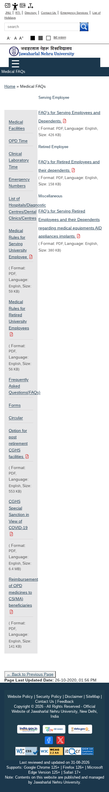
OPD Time (18, 140)
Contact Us (49, 12)
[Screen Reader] (23, 5)
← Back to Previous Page (30, 674)
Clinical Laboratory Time (19, 160)
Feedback (65, 701)
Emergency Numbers (19, 182)
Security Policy (49, 696)
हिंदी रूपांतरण (59, 37)
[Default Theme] (48, 38)
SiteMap (93, 696)
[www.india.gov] (28, 729)
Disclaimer (74, 696)
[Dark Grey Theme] (40, 38)
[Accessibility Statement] (15, 6)
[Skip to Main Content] (7, 5)
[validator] (27, 751)
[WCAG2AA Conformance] (51, 751)
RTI (18, 12)
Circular (16, 417)
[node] (42, 51)
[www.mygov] (54, 729)
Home (9, 86)
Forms (15, 405)
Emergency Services (74, 12)
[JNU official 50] (60, 740)
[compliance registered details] (79, 751)
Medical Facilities (17, 125)
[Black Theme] (33, 38)
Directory (31, 12)
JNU (8, 12)
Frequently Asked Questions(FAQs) (21, 386)
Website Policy (20, 696)
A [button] (21, 38)
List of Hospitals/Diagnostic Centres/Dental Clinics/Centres (21, 208)
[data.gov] (80, 729)
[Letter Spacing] (30, 5)
